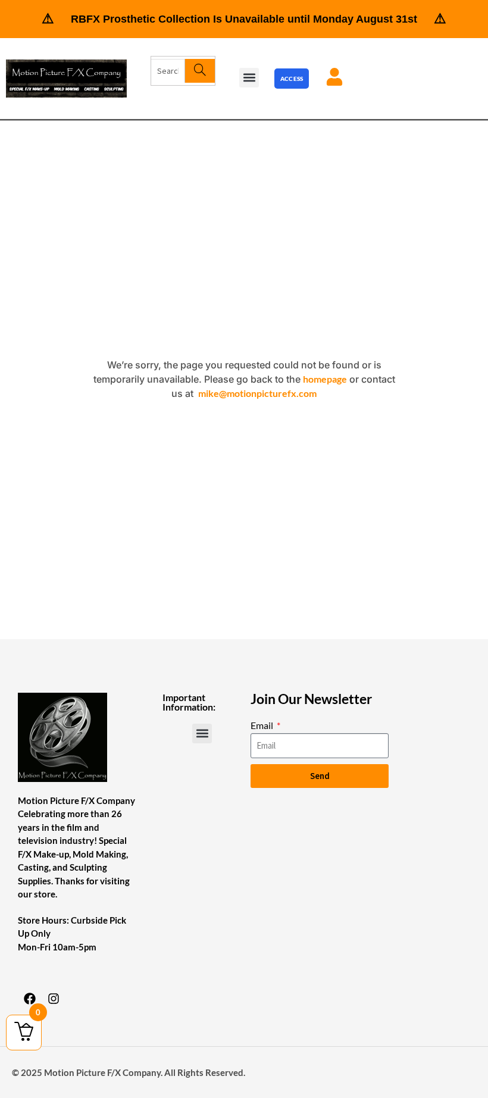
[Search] (199, 71)
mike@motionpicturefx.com (257, 393)
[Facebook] (30, 999)
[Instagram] (53, 999)
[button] (249, 77)
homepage (325, 378)
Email (263, 725)
